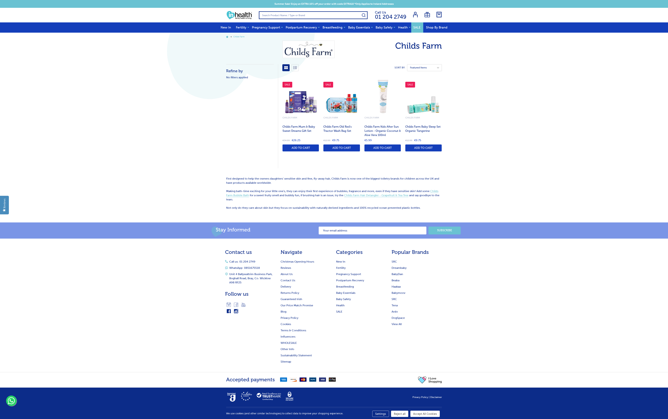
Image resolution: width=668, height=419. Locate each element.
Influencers (288, 336)
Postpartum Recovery (301, 27)
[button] (430, 379)
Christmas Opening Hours (297, 261)
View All (397, 324)
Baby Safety (384, 27)
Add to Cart (301, 148)
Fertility (241, 27)
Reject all (399, 414)
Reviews (286, 267)
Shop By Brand (436, 27)
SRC (394, 261)
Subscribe (444, 230)
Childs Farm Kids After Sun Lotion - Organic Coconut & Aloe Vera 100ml (382, 131)
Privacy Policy (289, 318)
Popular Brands (410, 252)
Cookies (286, 324)
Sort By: (400, 67)
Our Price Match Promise (297, 305)
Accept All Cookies (425, 414)
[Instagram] (228, 305)
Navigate (291, 252)
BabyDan (397, 274)
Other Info (287, 349)
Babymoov (398, 292)
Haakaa (396, 286)
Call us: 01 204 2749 (242, 261)
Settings (380, 414)
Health (403, 27)
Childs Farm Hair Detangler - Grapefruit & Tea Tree (376, 195)
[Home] (227, 36)
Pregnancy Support (266, 27)
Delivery (286, 286)
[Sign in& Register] (415, 14)
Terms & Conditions (293, 330)
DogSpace (398, 318)
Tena (395, 305)
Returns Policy (290, 292)
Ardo (395, 311)
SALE (416, 27)
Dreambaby (399, 267)
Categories (349, 252)
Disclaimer (436, 397)
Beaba (395, 280)
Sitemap (286, 361)
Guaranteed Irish (291, 299)
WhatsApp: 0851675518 (244, 267)
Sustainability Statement (296, 355)
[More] (248, 27)
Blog (283, 311)
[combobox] (313, 15)
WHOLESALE (289, 343)
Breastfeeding (333, 27)
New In (226, 27)
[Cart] (439, 14)
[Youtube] (243, 305)
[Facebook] (236, 305)
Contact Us (288, 280)
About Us (287, 274)
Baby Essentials (359, 27)
